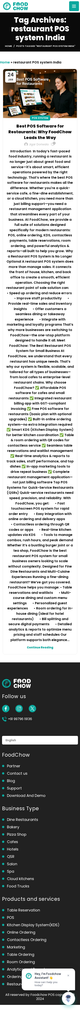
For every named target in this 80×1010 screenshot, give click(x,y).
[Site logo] (15, 5)
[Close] (68, 975)
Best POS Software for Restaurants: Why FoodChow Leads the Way (40, 131)
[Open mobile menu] (74, 6)
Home (8, 46)
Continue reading (40, 647)
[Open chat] (68, 998)
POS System (40, 118)
